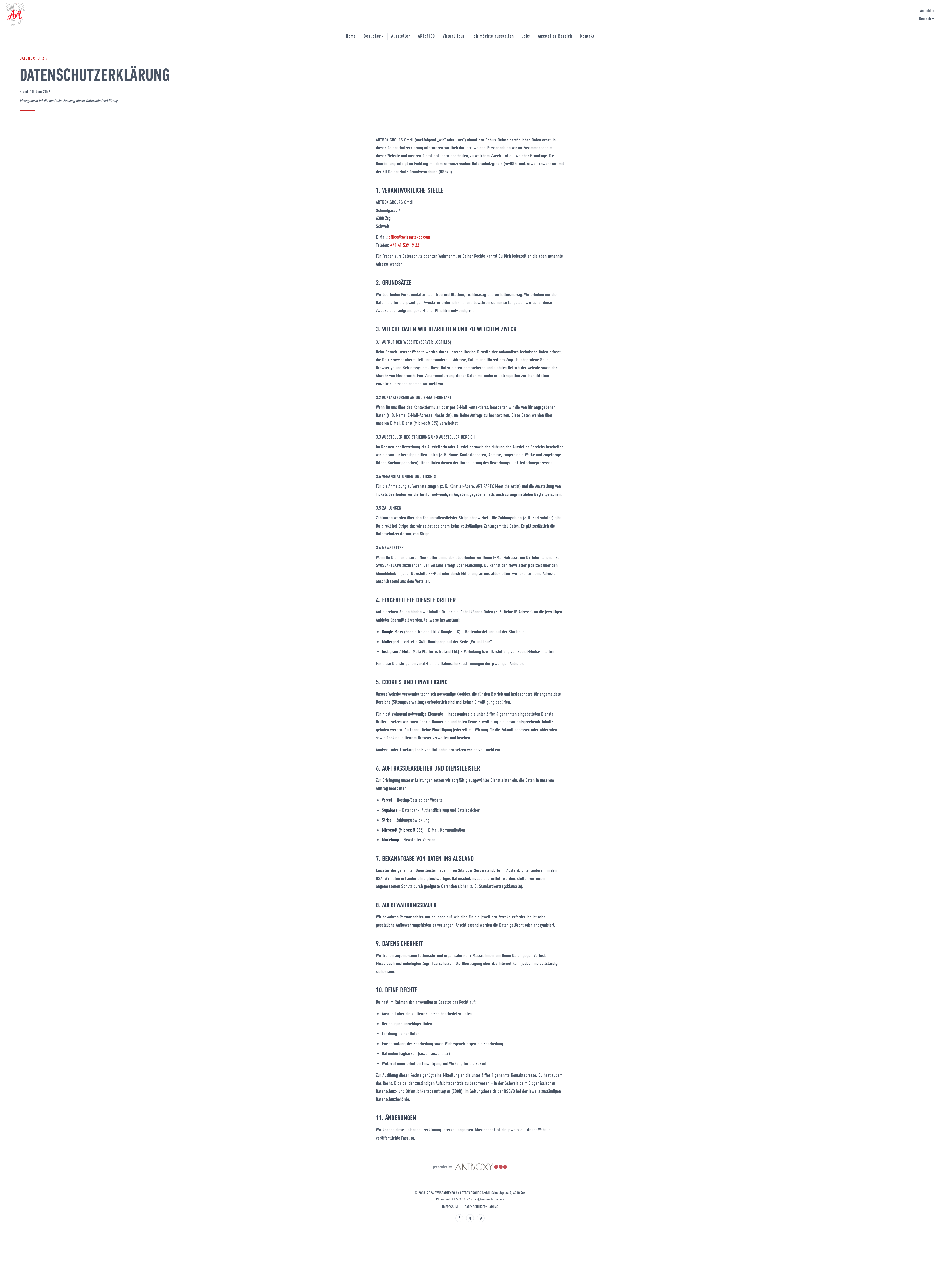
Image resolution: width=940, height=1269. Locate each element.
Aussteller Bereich (555, 36)
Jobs (526, 36)
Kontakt (587, 36)
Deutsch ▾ (926, 18)
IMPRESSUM (450, 1207)
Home (351, 36)
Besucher (373, 36)
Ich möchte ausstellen (493, 36)
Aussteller (400, 36)
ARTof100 (426, 36)
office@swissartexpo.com (409, 237)
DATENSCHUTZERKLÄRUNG (481, 1207)
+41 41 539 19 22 (404, 245)
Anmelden (927, 10)
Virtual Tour (454, 36)
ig (470, 1218)
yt (481, 1218)
